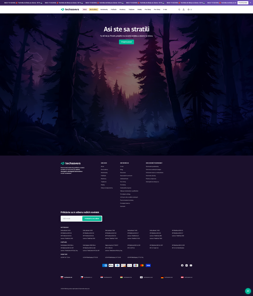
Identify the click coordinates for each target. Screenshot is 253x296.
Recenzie (123, 172)
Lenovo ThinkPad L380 (156, 235)
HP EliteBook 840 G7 (133, 233)
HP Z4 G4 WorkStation (178, 248)
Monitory (103, 178)
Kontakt (122, 206)
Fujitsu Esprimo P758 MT (111, 245)
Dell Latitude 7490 (155, 230)
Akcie (102, 166)
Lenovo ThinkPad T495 (133, 238)
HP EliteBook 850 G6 (155, 233)
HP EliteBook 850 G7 (177, 233)
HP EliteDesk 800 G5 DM (178, 245)
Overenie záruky (151, 175)
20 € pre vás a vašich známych (129, 197)
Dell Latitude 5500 (88, 230)
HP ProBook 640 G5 (66, 235)
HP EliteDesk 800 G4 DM (133, 245)
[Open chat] (248, 291)
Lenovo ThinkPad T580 (156, 238)
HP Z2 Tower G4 (154, 248)
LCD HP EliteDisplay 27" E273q (135, 257)
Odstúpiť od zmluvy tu (152, 181)
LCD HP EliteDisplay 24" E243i (113, 257)
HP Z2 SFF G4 (131, 248)
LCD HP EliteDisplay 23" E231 (90, 257)
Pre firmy (123, 181)
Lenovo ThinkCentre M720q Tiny (69, 250)
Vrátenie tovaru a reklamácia (154, 172)
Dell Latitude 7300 (110, 230)
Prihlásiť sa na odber (92, 219)
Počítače (103, 175)
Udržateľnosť (124, 178)
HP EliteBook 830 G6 (66, 233)
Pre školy (123, 185)
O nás (122, 166)
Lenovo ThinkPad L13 (133, 235)
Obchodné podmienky (152, 166)
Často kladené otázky (126, 200)
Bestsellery (104, 169)
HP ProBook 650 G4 (88, 235)
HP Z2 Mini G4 (109, 248)
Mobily (103, 185)
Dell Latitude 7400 (132, 230)
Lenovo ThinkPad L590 (89, 238)
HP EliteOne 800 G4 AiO (89, 248)
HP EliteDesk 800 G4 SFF (156, 245)
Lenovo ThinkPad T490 (111, 238)
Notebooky (104, 172)
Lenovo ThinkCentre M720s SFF (91, 250)
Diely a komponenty (107, 188)
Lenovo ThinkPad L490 (67, 238)
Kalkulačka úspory (125, 188)
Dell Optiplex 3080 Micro (89, 245)
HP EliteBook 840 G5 (88, 233)
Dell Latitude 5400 (65, 230)
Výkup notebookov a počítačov (129, 191)
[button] (179, 9)
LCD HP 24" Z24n (65, 257)
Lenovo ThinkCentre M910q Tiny (113, 250)
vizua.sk (87, 288)
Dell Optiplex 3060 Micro (67, 245)
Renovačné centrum (126, 175)
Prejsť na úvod (126, 42)
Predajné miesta (125, 203)
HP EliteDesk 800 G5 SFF (67, 248)
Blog (121, 169)
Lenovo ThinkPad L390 (178, 235)
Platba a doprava (151, 178)
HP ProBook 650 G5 (110, 235)
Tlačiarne (103, 181)
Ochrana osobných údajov (153, 169)
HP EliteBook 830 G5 (177, 230)
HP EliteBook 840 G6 (110, 233)
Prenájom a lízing (125, 194)
